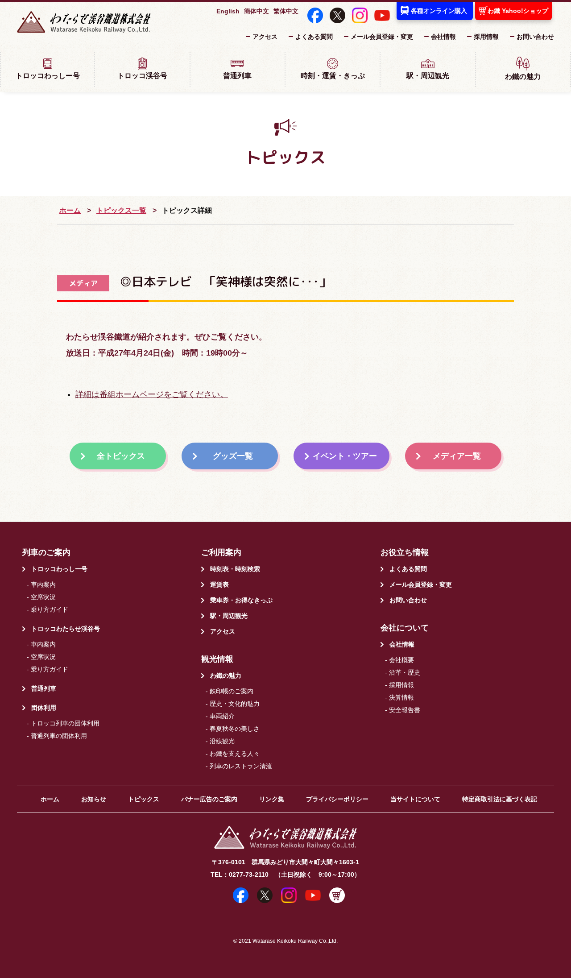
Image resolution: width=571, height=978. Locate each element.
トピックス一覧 (121, 210)
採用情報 (486, 36)
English (228, 11)
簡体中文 (256, 11)
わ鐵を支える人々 (235, 753)
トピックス (143, 799)
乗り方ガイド (49, 609)
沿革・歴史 (404, 672)
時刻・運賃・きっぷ (333, 75)
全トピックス (121, 456)
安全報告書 (404, 709)
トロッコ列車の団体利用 (65, 723)
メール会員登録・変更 (382, 36)
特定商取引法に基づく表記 (499, 799)
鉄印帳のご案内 (231, 691)
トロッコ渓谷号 (142, 75)
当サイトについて (415, 799)
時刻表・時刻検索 (235, 568)
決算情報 (401, 697)
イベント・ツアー (345, 456)
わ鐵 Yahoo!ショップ (518, 11)
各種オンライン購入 (439, 11)
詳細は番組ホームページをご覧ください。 (151, 394)
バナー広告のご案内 (209, 799)
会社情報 (443, 36)
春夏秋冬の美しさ (235, 728)
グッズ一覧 (233, 456)
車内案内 (43, 584)
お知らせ (93, 799)
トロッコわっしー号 (48, 75)
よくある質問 (314, 36)
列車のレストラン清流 (241, 766)
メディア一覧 (457, 456)
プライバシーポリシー (337, 799)
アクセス (264, 36)
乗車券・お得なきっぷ (241, 600)
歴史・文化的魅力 (235, 703)
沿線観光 (222, 741)
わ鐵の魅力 (523, 76)
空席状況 (43, 597)
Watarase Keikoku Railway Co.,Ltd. (295, 941)
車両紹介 (222, 716)
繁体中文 (285, 11)
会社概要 (401, 659)
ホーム (70, 210)
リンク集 (271, 799)
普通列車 (237, 75)
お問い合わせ (535, 36)
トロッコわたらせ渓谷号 (65, 628)
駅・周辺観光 (427, 75)
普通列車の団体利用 (59, 735)
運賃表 (219, 584)
